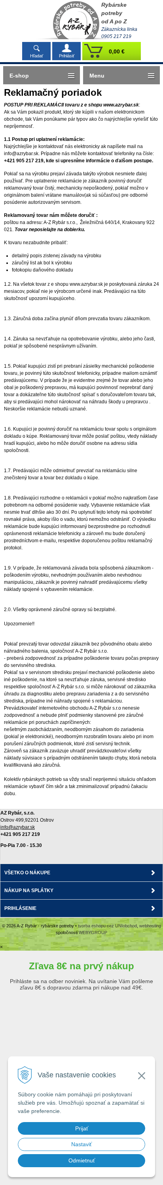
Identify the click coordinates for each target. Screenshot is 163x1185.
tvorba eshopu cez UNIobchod (107, 925)
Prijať (81, 1128)
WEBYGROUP (93, 932)
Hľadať (36, 55)
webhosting (150, 925)
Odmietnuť (81, 1160)
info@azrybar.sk (17, 827)
